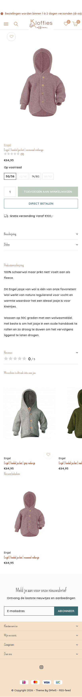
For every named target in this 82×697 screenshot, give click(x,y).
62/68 (23, 176)
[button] (6, 24)
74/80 (35, 176)
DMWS (53, 690)
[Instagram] (41, 667)
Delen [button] (7, 244)
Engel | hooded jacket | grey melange (19, 463)
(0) (22, 153)
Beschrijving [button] (10, 234)
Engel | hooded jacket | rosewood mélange (21, 557)
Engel (7, 145)
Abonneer (66, 611)
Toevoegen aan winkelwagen (48, 191)
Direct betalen (41, 203)
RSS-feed (65, 690)
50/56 (10, 176)
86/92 (48, 176)
